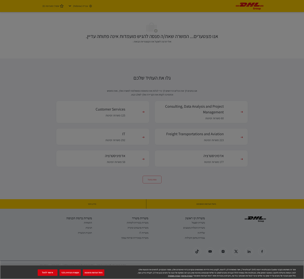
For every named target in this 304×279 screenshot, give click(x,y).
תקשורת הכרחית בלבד (70, 272)
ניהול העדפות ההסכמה (93, 272)
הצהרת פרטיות (187, 275)
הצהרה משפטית (174, 275)
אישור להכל (47, 272)
